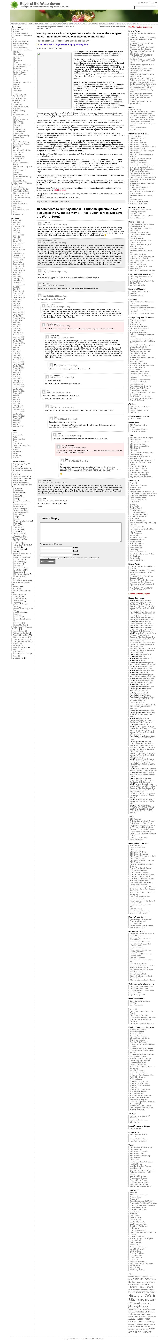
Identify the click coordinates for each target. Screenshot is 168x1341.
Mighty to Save (135, 541)
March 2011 (17, 403)
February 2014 (18, 333)
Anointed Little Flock (20, 29)
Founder (131, 1292)
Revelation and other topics (139, 473)
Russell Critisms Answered (139, 201)
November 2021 (18, 243)
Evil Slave (17, 125)
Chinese (133, 337)
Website (76, 554)
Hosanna (133, 525)
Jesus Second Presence (21, 144)
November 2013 (18, 339)
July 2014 (16, 322)
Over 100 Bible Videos (138, 466)
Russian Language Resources (140, 386)
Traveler (133, 606)
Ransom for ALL (18, 187)
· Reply (64, 225)
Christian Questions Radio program (69, 194)
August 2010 (17, 418)
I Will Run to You (136, 533)
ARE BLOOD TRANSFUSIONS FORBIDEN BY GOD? (141, 56)
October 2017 (18, 283)
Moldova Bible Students (138, 363)
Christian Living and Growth (22, 50)
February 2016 (18, 293)
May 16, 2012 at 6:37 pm (63, 366)
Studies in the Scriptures (138, 128)
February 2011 (18, 406)
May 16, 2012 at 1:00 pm (59, 337)
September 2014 (19, 318)
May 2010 (16, 424)
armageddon (144, 1276)
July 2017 (16, 287)
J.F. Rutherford (19, 131)
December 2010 (18, 410)
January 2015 (18, 310)
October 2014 (18, 316)
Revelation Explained (137, 248)
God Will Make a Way (137, 512)
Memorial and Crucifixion (22, 150)
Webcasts (17, 208)
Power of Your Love (137, 543)
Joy (15, 78)
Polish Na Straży (136, 370)
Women (17, 87)
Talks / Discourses (136, 130)
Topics (15, 454)
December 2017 (18, 281)
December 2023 (18, 235)
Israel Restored (135, 458)
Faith (16, 62)
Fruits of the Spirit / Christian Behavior (20, 71)
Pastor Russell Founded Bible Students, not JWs (140, 241)
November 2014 (18, 314)
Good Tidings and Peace (138, 514)
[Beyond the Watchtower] (84, 16)
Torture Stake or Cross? (21, 210)
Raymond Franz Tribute (138, 470)
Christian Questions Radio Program (142, 112)
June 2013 (16, 349)
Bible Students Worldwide (139, 306)
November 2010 (18, 412)
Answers (16, 31)
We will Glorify (135, 558)
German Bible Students (138, 355)
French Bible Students (138, 353)
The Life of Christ (136, 262)
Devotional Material (137, 295)
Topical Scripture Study (138, 264)
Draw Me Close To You (138, 500)
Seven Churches (20, 181)
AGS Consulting (135, 136)
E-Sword (133, 427)
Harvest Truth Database (138, 175)
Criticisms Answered (21, 193)
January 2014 (18, 335)
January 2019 (18, 262)
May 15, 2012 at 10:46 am (52, 500)
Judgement (17, 146)
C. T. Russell (18, 121)
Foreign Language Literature (140, 351)
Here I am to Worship (137, 521)
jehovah (132, 1306)
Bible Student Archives (138, 142)
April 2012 (16, 376)
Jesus (15, 140)
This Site (16, 206)
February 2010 (18, 426)
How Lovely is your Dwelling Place (142, 529)
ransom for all (141, 1316)
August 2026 (17, 220)
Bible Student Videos (137, 444)
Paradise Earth (18, 158)
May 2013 (16, 351)
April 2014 (16, 329)
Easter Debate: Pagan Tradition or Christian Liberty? (142, 65)
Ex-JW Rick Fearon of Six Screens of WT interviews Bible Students (142, 117)
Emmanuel (133, 504)
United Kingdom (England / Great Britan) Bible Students (141, 399)
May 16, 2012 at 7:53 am (56, 326)
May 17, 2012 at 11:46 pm (52, 272)
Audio (15, 39)
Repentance (152, 1316)
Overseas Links (18, 156)
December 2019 (18, 254)
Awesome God (135, 489)
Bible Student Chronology (139, 144)
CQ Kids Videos (135, 283)
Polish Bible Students (137, 367)
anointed (135, 1276)
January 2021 (18, 247)
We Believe (17, 456)
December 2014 (18, 312)
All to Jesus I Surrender (138, 485)
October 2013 (18, 341)
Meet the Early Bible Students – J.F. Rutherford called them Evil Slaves (143, 79)
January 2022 (18, 241)
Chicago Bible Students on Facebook (143, 308)
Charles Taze (143, 1284)
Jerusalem (143, 1309)
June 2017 (16, 289)
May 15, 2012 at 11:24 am (52, 482)
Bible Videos (134, 450)
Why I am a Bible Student (142, 1330)
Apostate (17, 117)
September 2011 (18, 391)
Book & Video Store (20, 48)
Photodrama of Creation (138, 468)
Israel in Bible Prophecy (22, 177)
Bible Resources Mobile (138, 425)
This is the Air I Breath (138, 552)
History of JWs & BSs (21, 106)
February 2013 (18, 358)
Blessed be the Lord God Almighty (142, 491)
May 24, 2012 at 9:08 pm (67, 436)
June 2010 (16, 422)
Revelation (18, 179)
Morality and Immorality (22, 82)
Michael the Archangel (22, 142)
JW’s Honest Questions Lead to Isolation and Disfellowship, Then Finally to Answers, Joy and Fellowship (141, 96)
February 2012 (18, 381)
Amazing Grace (135, 487)
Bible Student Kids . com (139, 279)
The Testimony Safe (20, 203)
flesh (152, 1290)
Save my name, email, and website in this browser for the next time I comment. (71, 558)
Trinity (15, 212)
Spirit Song (134, 550)
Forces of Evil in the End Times (112, 27)
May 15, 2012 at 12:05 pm (52, 296)
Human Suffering (19, 111)
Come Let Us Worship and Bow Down (143, 493)
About (15, 433)
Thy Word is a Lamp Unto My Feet (142, 554)
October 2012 (18, 366)
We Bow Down (135, 556)
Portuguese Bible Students (139, 372)
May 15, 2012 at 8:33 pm (56, 307)
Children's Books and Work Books (142, 281)
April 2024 (16, 231)
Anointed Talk (18, 435)
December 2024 (18, 227)
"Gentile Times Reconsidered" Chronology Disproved (140, 211)
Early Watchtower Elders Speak (141, 114)
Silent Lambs (134, 412)
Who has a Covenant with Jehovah (142, 270)
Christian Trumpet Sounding (140, 167)
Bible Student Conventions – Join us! (143, 147)
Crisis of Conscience (137, 226)
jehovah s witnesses (138, 1307)
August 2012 (17, 370)
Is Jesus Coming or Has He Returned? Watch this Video (143, 714)
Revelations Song (136, 546)
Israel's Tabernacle (136, 238)
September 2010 (19, 416)
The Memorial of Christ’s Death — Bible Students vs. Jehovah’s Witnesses (142, 70)
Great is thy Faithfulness (138, 516)
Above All (133, 483)
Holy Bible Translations (138, 431)
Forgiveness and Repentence (19, 67)
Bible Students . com (137, 149)
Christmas (16, 89)
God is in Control (136, 508)
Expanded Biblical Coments (140, 232)
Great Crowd (17, 104)
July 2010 (16, 420)
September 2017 (19, 285)
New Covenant (18, 152)
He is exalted (134, 518)
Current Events (19, 170)
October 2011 (17, 389)
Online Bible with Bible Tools (140, 187)
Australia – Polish (136, 324)
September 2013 (19, 343)
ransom (132, 1316)
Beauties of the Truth (137, 138)
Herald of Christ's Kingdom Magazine (143, 177)
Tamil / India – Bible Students (140, 396)
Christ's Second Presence (139, 163)
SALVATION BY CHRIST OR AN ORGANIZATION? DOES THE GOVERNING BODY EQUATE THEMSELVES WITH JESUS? (142, 809)
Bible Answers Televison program (141, 438)
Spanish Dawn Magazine (138, 390)
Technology (17, 201)
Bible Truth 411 (135, 448)
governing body (143, 1292)
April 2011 (16, 401)
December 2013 (18, 337)
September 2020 (19, 249)
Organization (18, 133)
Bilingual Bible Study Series (140, 328)
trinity (137, 1324)
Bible (130, 1279)
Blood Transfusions (21, 119)
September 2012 (19, 368)
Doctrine (16, 93)
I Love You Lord (135, 531)
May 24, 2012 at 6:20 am (56, 392)
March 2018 (17, 276)
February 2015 (18, 308)
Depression (18, 60)
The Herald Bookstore (137, 218)
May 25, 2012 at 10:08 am (70, 447)
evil (149, 1290)
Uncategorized (18, 214)
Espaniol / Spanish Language (140, 349)
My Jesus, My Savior (137, 285)
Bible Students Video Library (140, 446)
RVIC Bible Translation (138, 254)
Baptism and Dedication (21, 41)
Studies (15, 199)
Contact (15, 441)
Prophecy (16, 161)
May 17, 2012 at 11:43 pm (59, 378)
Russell (140, 1319)
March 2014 (17, 331)
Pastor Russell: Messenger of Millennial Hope (140, 245)
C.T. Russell (133, 1284)
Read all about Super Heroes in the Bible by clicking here (63, 41)
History (154, 1292)
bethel (152, 1276)
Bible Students (18, 46)
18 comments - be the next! (59, 202)
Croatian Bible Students (138, 347)
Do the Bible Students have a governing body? (140, 102)
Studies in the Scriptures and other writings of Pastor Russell (142, 257)
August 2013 (17, 345)
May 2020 (16, 252)
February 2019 (18, 260)
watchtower (144, 1324)
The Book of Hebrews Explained (141, 260)
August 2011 (17, 393)
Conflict (17, 58)
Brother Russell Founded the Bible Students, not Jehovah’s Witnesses (142, 699)
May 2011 (16, 399)
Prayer (16, 84)
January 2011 (17, 408)
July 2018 (16, 274)
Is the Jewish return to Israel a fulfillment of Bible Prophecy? (142, 765)
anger (130, 1276)
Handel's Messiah (136, 454)
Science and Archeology (21, 197)
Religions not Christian (21, 189)
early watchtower (141, 1290)
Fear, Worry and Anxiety (22, 64)
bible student (142, 1279)
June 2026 (16, 222)
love (133, 1312)
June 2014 (16, 324)
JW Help (16, 148)
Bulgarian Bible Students (138, 333)
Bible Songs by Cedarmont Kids (141, 277)
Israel (15, 113)
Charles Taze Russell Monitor (140, 159)
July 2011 (16, 395)
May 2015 (16, 304)
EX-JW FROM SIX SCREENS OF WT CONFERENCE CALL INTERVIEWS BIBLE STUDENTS (19, 98)
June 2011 (16, 397)
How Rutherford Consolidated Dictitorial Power (140, 235)
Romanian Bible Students (139, 374)
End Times (18, 175)
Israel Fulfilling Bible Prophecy (141, 456)
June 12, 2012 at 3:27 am (52, 225)
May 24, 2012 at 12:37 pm (59, 407)
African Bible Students (138, 320)
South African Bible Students (140, 388)
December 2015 (18, 295)
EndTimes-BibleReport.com (139, 171)
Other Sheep (17, 154)
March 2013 (17, 356)
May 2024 (16, 229)
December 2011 (18, 385)
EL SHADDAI (134, 502)
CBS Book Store (136, 214)
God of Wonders (135, 510)
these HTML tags (55, 544)
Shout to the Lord (136, 548)
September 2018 (19, 270)
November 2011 (18, 387)
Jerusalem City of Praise (138, 537)
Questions (16, 447)
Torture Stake (19, 138)
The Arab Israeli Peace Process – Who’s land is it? (142, 613)
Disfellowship (18, 123)
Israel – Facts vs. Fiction (139, 410)
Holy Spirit (18, 76)
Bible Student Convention (139, 442)
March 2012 (17, 378)
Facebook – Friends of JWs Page (142, 314)
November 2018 (18, 266)
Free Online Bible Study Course (141, 173)
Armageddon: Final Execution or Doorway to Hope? (141, 44)
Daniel (16, 173)
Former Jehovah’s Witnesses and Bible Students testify (142, 52)
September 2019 (19, 258)
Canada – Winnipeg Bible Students (142, 335)
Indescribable (134, 535)
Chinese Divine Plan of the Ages (141, 339)
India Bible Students (137, 361)
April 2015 (16, 306)
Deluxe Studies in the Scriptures (141, 216)
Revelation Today (136, 199)
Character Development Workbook (142, 224)
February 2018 (18, 279)
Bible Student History (20, 44)
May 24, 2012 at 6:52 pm (63, 419)
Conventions (17, 91)
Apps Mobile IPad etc (20, 33)
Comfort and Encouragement (18, 55)
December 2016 (18, 291)
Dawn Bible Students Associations (142, 169)
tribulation (131, 1324)
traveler (132, 730)
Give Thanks (134, 506)
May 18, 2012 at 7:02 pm (52, 243)
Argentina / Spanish (137, 322)
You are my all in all (137, 560)
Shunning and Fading (21, 136)
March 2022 (17, 239)
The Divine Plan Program (139, 475)
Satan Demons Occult (21, 195)
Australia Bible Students (138, 326)
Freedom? (17, 127)
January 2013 (18, 360)
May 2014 (16, 326)
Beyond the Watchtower (40, 3)
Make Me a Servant (137, 539)
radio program (146, 1314)
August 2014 (17, 320)
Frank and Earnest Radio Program (142, 120)
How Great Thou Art (137, 527)
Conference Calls (19, 439)
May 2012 (16, 374)
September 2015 (19, 297)
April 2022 (16, 237)
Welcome (16, 458)
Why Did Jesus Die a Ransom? (141, 477)
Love (16, 80)
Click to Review (135, 419)
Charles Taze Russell (140, 1287)
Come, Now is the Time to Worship (142, 496)
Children (17, 52)
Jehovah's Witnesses (20, 115)
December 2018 (18, 264)
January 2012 (18, 383)
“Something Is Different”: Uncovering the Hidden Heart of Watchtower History (143, 39)
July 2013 (16, 347)
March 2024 (17, 233)
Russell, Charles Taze (21, 191)
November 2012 (18, 364)
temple (153, 1322)
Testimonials (17, 451)
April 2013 (16, 354)
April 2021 (16, 245)
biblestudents (150, 1282)
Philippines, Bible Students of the (142, 365)
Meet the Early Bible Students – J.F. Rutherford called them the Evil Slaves (143, 462)
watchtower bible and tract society (138, 1329)
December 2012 (18, 362)
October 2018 (18, 268)
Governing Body (20, 129)
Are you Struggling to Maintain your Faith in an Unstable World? (142, 795)
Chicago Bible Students (138, 161)
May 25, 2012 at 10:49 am (74, 461)
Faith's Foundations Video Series (141, 452)
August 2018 (17, 272)
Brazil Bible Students (137, 330)
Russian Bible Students (138, 382)
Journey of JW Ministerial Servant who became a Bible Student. (142, 48)
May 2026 (16, 224)
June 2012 (16, 372)
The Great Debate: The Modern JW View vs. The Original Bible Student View (142, 61)
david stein (132, 1290)
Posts (143, 2)
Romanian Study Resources (140, 380)
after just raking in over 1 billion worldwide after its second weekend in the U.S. (98, 55)
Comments (153, 2)
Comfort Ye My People (138, 498)
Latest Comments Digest (22, 445)
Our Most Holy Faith (137, 189)
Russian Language (136, 384)
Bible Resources (136, 109)
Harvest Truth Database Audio (140, 122)
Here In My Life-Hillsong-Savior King (143, 523)
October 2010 (18, 414)
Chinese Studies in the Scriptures (142, 345)
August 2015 (17, 299)
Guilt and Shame (20, 74)
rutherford (147, 1322)
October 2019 (18, 256)
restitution (132, 1319)
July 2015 (16, 301)
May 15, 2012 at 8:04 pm (52, 285)
